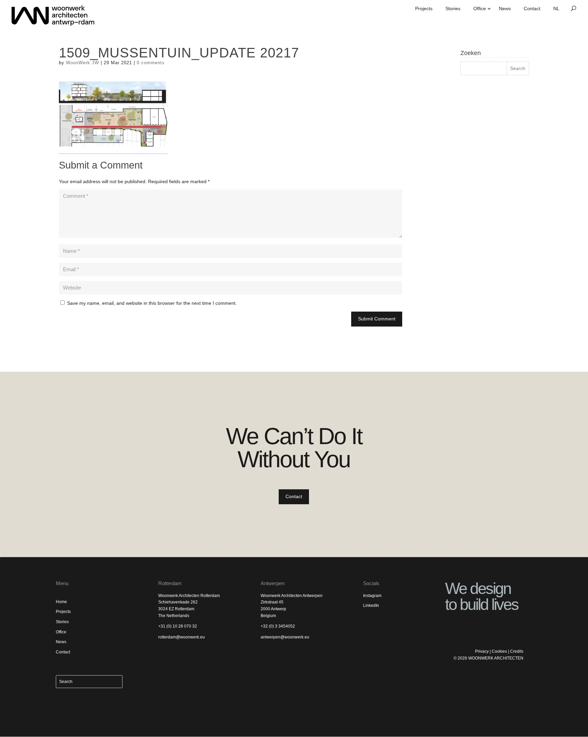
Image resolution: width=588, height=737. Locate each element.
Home (61, 601)
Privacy (482, 651)
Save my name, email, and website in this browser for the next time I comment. (152, 303)
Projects (423, 8)
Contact (532, 8)
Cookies (499, 651)
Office (479, 8)
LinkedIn (371, 605)
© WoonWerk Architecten (488, 658)
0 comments (151, 62)
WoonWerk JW (82, 62)
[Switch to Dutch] (556, 11)
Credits (516, 651)
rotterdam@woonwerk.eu (181, 637)
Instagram (372, 595)
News (505, 8)
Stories (452, 8)
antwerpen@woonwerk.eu (285, 637)
